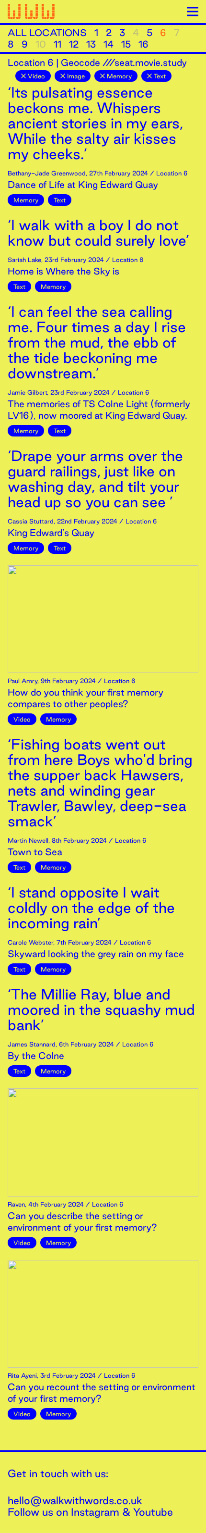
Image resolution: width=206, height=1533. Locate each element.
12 (74, 44)
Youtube (153, 1512)
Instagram (95, 1512)
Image (76, 76)
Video (36, 76)
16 (143, 44)
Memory (119, 76)
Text (160, 76)
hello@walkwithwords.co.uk (75, 1500)
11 (57, 44)
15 (126, 44)
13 (91, 44)
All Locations (47, 32)
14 (108, 44)
